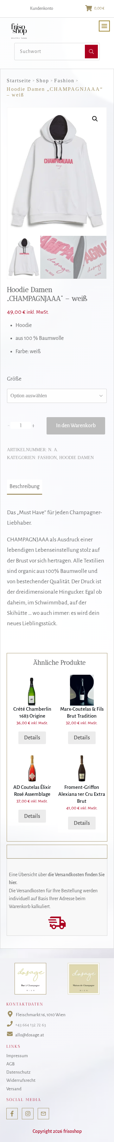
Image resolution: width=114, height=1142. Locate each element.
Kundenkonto (41, 8)
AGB (10, 1064)
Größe (14, 379)
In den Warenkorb (76, 425)
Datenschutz (18, 1072)
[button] (95, 119)
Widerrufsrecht (20, 1080)
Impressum (17, 1055)
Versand (14, 1088)
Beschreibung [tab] (25, 486)
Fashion (47, 457)
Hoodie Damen (76, 457)
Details (32, 738)
